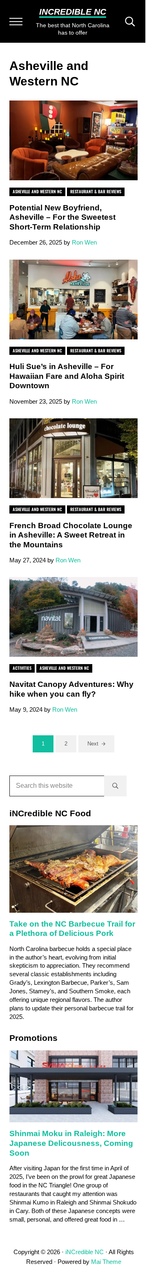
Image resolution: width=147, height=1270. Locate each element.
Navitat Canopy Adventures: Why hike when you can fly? (71, 689)
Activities (22, 668)
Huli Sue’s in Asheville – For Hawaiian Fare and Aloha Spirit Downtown (66, 376)
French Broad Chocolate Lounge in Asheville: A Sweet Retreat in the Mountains (70, 535)
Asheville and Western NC (37, 191)
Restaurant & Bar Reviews (95, 191)
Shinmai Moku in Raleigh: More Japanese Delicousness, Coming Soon (71, 1143)
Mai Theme (106, 1262)
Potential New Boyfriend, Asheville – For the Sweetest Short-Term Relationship (62, 217)
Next (92, 744)
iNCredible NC (72, 11)
